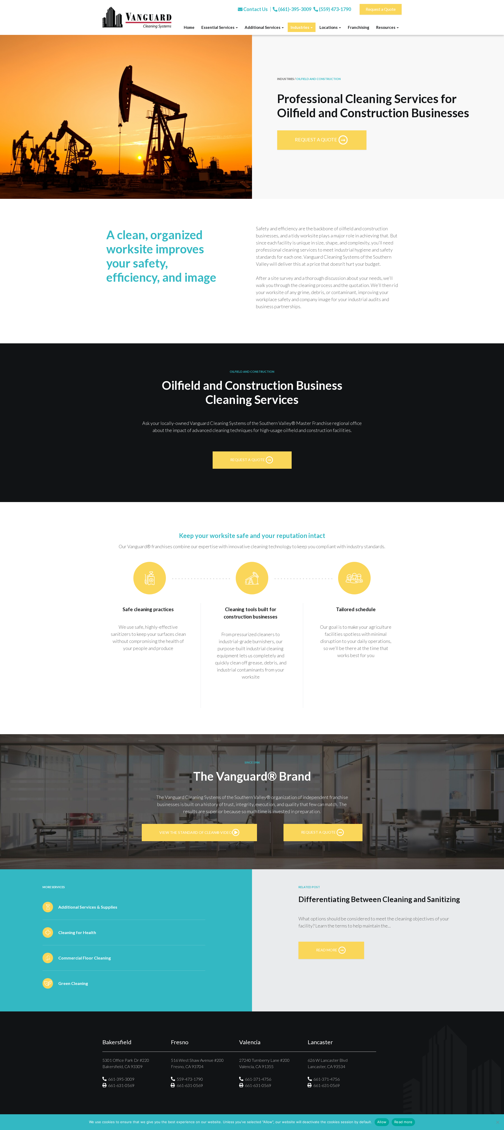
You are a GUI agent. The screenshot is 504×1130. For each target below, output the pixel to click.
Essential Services (218, 27)
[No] (497, 1122)
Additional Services (263, 27)
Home (189, 27)
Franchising (358, 27)
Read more (403, 1122)
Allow (381, 1122)
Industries (300, 27)
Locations (328, 27)
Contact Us (255, 9)
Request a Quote (381, 9)
